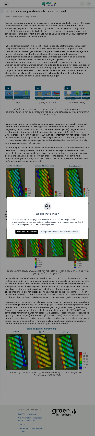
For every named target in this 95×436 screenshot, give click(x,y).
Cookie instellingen (47, 214)
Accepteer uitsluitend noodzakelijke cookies (59, 232)
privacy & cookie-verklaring (36, 224)
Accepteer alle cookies (27, 232)
